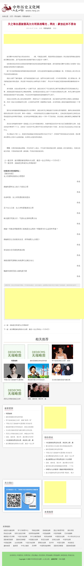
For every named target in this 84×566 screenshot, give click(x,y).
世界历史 (27, 555)
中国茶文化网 (59, 536)
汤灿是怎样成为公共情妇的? (19, 325)
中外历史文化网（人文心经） (41, 559)
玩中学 (51, 543)
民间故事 (57, 555)
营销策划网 (46, 530)
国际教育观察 (8, 539)
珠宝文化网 (45, 539)
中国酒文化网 (33, 539)
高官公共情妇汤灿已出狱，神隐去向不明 (14, 399)
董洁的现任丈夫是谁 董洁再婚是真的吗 (59, 446)
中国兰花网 (61, 543)
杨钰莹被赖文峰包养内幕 (38, 361)
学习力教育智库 (35, 536)
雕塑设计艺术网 (9, 536)
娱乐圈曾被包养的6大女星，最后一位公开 (20, 443)
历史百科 (42, 555)
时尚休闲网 (48, 536)
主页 (11, 16)
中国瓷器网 (7, 543)
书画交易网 (35, 530)
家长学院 (71, 530)
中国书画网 (57, 533)
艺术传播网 (68, 533)
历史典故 (35, 555)
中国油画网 (46, 533)
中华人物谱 (25, 546)
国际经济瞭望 (20, 539)
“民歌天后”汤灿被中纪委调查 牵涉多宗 (14, 380)
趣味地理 (7, 546)
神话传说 (64, 555)
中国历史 (20, 555)
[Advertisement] (43, 39)
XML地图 (62, 559)
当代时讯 (13, 555)
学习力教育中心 (23, 530)
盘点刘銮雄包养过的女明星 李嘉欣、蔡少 (60, 473)
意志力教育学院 (59, 530)
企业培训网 (18, 543)
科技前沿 (71, 543)
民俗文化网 (7, 533)
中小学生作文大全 (74, 536)
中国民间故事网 (45, 546)
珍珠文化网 (56, 539)
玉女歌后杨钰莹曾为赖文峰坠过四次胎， (62, 380)
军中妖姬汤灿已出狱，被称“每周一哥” (62, 361)
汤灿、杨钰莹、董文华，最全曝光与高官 (38, 399)
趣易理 (15, 546)
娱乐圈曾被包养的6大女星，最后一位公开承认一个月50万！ (30, 329)
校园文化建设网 (9, 530)
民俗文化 (71, 555)
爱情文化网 (42, 543)
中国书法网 (67, 539)
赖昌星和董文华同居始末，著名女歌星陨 (38, 380)
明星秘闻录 (26, 16)
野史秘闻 (18, 16)
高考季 (34, 546)
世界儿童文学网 (20, 533)
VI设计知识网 (22, 536)
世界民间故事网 (34, 533)
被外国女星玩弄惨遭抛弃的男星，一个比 (59, 466)
